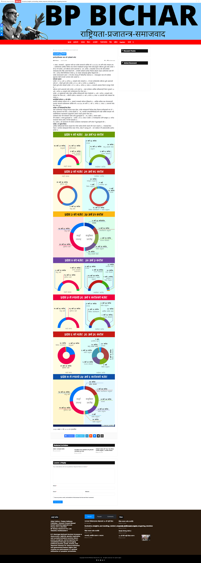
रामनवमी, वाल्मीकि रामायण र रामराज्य (94, 535)
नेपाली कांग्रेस (103, 42)
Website (87, 491)
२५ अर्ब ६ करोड (86, 95)
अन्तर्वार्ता (95, 42)
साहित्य (115, 42)
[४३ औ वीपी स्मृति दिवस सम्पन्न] (146, 538)
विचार (88, 42)
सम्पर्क (129, 42)
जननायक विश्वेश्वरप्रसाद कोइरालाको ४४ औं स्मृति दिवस (99, 521)
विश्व (110, 42)
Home (55, 50)
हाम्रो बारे (75, 42)
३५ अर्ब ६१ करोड (81, 83)
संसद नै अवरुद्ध (84, 128)
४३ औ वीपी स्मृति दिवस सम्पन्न (126, 535)
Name (55, 485)
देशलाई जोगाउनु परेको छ (125, 531)
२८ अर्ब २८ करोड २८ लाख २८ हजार (99, 103)
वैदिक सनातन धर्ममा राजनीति (27, 1)
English (122, 42)
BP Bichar (56, 60)
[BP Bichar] (100, 21)
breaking (60, 50)
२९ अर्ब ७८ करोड (79, 85)
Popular (99, 516)
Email (55, 491)
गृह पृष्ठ (69, 42)
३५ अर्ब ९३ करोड (65, 81)
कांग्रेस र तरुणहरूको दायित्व (58, 449)
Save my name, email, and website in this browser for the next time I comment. (74, 497)
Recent (89, 516)
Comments (110, 516)
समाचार (83, 42)
